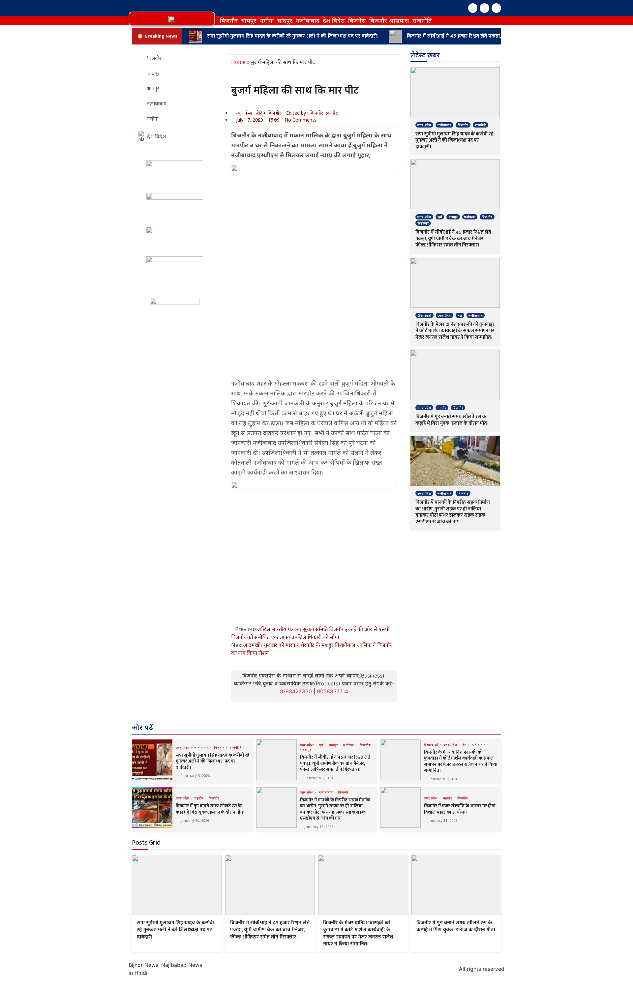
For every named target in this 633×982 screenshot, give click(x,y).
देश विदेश (334, 20)
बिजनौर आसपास (389, 20)
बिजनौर (229, 20)
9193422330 (296, 691)
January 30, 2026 (194, 820)
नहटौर (441, 407)
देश (460, 315)
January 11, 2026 (443, 820)
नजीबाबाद (307, 20)
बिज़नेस (357, 20)
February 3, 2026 (195, 775)
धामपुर (248, 20)
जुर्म (439, 217)
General (424, 315)
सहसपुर (423, 223)
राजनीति (422, 20)
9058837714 (332, 691)
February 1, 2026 (319, 778)
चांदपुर (284, 20)
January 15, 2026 (319, 826)
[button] (171, 19)
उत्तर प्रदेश (424, 125)
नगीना (267, 20)
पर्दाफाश (469, 217)
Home (238, 62)
